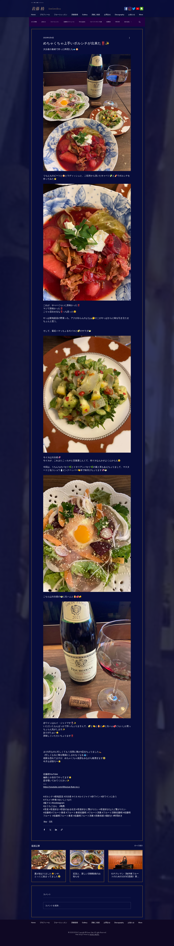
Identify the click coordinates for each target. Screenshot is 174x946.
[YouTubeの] (137, 8)
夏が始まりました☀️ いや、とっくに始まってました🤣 (47, 875)
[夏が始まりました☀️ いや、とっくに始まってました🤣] (49, 859)
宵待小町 (117, 21)
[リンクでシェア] (62, 830)
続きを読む (127, 21)
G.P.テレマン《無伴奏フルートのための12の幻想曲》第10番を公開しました (125, 875)
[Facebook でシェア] (44, 830)
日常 (50, 821)
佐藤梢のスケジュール (69, 21)
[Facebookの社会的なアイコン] (126, 8)
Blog (45, 821)
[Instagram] (130, 8)
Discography (82, 21)
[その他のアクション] (129, 37)
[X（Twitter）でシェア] (50, 830)
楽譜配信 (108, 21)
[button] (139, 22)
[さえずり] (133, 8)
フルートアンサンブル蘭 (96, 21)
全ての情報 (34, 21)
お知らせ (43, 21)
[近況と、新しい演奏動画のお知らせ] (87, 859)
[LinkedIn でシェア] (56, 830)
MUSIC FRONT (94, 934)
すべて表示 (138, 846)
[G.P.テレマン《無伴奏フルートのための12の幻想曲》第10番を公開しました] (125, 859)
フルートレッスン (54, 21)
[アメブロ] (141, 8)
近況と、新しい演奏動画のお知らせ (87, 875)
